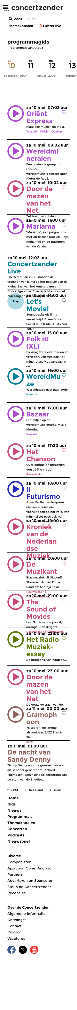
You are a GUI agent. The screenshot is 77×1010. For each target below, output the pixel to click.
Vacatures (16, 938)
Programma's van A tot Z (25, 48)
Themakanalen (20, 26)
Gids (32, 19)
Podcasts (15, 835)
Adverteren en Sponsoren (30, 881)
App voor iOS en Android (29, 868)
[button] (15, 113)
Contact (14, 926)
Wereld (31, 131)
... (46, 540)
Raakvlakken (35, 474)
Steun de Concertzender (29, 887)
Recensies (16, 893)
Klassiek (32, 394)
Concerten (17, 829)
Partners (15, 874)
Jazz (29, 742)
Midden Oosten (50, 131)
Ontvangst (16, 920)
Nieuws (14, 810)
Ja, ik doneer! (36, 790)
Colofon (14, 932)
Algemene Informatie (26, 914)
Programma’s (19, 816)
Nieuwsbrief (18, 841)
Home (13, 798)
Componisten (19, 862)
